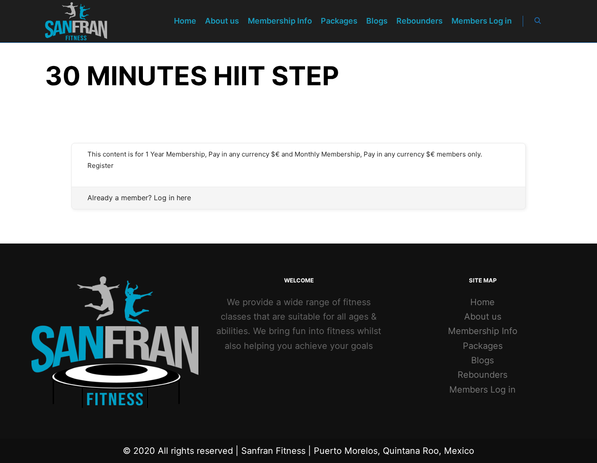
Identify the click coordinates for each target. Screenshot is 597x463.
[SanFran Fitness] (76, 21)
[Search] (537, 21)
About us (482, 316)
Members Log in (482, 389)
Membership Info (482, 331)
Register (100, 165)
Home (482, 302)
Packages (483, 346)
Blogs (482, 360)
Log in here (172, 197)
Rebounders (482, 374)
